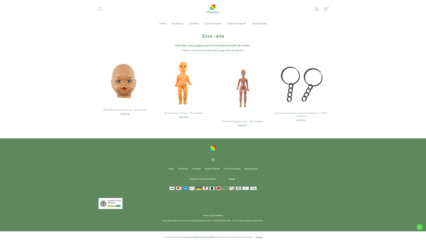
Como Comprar (236, 23)
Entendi (259, 237)
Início (162, 23)
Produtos (177, 23)
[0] (324, 10)
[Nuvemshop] (213, 215)
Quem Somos (213, 23)
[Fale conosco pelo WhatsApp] (420, 227)
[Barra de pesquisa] (101, 9)
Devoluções (259, 23)
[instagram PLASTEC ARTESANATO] (213, 159)
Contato (194, 23)
